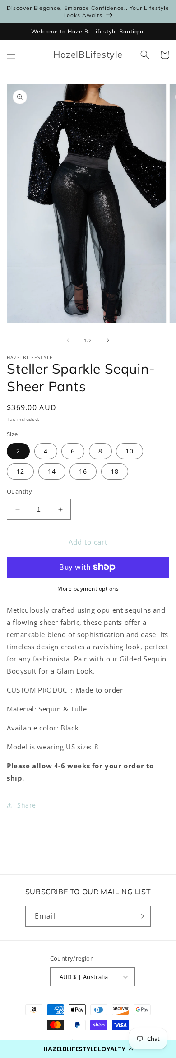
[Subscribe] (140, 916)
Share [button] (26, 805)
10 (129, 451)
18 (115, 471)
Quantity (19, 491)
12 (20, 471)
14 (52, 471)
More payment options (88, 588)
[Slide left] (68, 340)
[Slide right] (108, 340)
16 (83, 471)
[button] (88, 1049)
